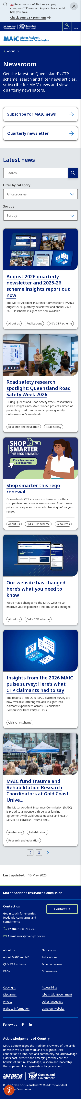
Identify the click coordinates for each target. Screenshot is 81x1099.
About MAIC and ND (16, 957)
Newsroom (49, 950)
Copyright (9, 987)
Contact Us (62, 909)
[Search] (73, 173)
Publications (34, 323)
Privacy (7, 1001)
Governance (49, 971)
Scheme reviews (52, 964)
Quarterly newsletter (28, 133)
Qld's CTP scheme (60, 323)
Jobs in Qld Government (57, 994)
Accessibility (49, 987)
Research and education (23, 427)
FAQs (6, 971)
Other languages (52, 1001)
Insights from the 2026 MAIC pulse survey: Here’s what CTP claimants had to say (39, 683)
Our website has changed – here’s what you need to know (37, 588)
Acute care (15, 832)
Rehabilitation (37, 832)
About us (14, 323)
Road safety (53, 427)
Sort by (8, 206)
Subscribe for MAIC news (31, 114)
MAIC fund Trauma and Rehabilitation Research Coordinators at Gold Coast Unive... (37, 790)
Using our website (53, 1008)
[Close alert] (74, 6)
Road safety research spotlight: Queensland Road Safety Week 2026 (38, 388)
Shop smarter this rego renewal (33, 488)
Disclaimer (10, 994)
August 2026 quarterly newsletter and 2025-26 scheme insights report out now (38, 285)
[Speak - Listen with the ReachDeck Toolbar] (9, 1090)
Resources (63, 524)
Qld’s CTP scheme (14, 964)
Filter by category (16, 185)
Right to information (16, 1008)
